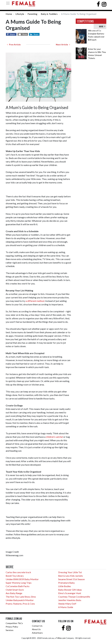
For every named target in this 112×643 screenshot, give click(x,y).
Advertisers (37, 633)
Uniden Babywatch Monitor (20, 600)
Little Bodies (64, 586)
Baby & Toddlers (49, 13)
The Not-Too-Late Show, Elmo (21, 596)
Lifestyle (19, 13)
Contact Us (37, 626)
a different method (35, 301)
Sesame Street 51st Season (71, 579)
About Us (36, 629)
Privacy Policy (12, 626)
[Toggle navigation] (9, 3)
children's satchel (54, 436)
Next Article (62, 44)
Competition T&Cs (14, 623)
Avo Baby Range (14, 593)
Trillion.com (61, 638)
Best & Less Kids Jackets (70, 575)
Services (9, 630)
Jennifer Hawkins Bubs (69, 600)
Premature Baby (66, 582)
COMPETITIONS (85, 21)
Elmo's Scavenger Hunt (69, 593)
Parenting (32, 13)
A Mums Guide (65, 607)
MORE (101, 26)
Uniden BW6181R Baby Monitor (22, 579)
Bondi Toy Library (15, 575)
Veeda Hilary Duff (67, 603)
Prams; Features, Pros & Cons (20, 603)
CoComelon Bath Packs (17, 586)
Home (9, 13)
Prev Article (14, 44)
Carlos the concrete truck (18, 572)
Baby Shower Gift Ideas (70, 589)
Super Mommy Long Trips (19, 582)
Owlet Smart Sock (15, 589)
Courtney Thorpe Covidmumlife (74, 596)
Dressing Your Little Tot (70, 572)
